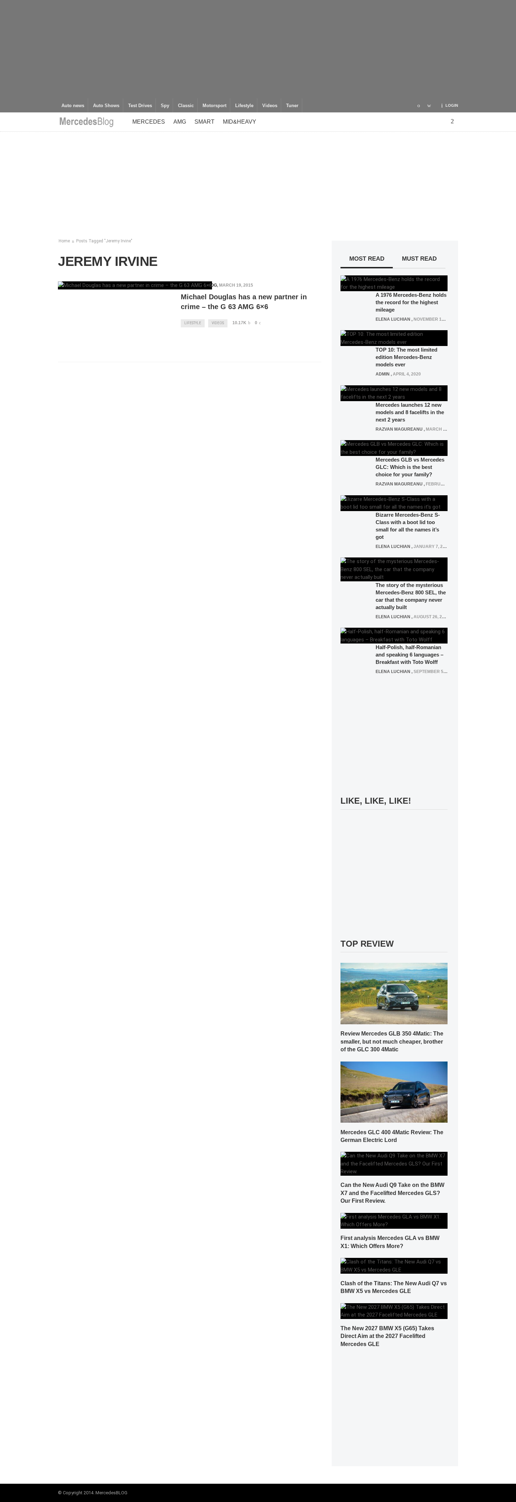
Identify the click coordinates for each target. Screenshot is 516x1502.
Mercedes (148, 122)
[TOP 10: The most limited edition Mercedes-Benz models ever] (394, 338)
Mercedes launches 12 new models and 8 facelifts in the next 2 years (410, 412)
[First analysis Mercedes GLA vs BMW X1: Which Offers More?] (394, 1220)
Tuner (292, 105)
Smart (204, 122)
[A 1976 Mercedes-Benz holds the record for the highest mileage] (394, 283)
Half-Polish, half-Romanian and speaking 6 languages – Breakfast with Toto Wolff (409, 654)
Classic (186, 105)
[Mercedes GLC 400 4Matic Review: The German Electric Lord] (394, 1092)
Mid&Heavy (239, 122)
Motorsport (214, 105)
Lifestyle (244, 105)
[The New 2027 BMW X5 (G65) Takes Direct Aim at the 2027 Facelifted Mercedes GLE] (394, 1310)
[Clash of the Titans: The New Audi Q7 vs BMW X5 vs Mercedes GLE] (394, 1265)
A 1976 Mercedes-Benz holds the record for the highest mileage (411, 302)
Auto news (72, 105)
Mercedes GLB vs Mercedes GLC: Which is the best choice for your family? (410, 467)
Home (64, 241)
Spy (165, 105)
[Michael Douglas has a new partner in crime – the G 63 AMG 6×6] (135, 285)
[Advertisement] (258, 49)
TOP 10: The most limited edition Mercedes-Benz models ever (406, 357)
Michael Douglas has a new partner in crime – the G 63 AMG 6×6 (244, 302)
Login (451, 105)
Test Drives (140, 105)
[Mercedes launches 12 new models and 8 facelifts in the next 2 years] (394, 393)
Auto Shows (106, 105)
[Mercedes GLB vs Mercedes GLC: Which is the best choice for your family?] (394, 448)
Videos (269, 105)
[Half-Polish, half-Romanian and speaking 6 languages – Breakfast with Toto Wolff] (394, 635)
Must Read (419, 258)
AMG (179, 122)
